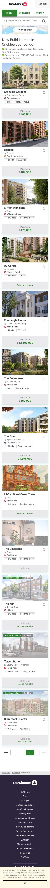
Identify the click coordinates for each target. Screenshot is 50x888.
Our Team (25, 857)
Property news (25, 813)
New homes (25, 792)
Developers (25, 800)
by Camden (9, 153)
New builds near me (25, 827)
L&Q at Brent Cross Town (19, 494)
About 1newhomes (25, 848)
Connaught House (15, 320)
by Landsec (9, 269)
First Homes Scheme (25, 835)
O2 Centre (10, 265)
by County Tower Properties (16, 665)
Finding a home (25, 822)
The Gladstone (13, 548)
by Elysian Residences (14, 439)
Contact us (25, 853)
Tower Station (12, 661)
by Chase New (10, 722)
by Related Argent (12, 381)
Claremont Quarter (15, 719)
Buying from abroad (25, 831)
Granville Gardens (15, 91)
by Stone (8, 211)
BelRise (9, 149)
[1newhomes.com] (25, 783)
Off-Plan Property (25, 809)
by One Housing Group (14, 95)
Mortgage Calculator (25, 805)
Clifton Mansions (14, 207)
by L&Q (7, 497)
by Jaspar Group (11, 607)
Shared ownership (25, 844)
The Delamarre (13, 378)
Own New (25, 840)
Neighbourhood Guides (25, 818)
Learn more (39, 877)
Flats (25, 796)
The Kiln (9, 603)
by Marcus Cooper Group (15, 323)
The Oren (10, 436)
